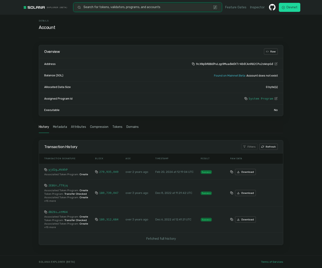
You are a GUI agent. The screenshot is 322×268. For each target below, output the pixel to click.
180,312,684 (109, 219)
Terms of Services (272, 261)
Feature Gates (235, 7)
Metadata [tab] (60, 127)
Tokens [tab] (117, 127)
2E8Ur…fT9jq (58, 185)
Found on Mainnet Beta (229, 75)
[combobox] (146, 7)
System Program (261, 98)
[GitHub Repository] (272, 7)
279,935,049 (109, 171)
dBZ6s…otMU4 (58, 212)
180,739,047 (109, 193)
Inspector (257, 7)
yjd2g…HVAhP (58, 169)
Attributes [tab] (78, 127)
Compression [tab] (99, 127)
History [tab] (44, 127)
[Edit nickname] (276, 64)
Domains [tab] (132, 127)
